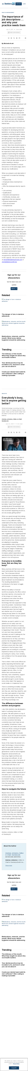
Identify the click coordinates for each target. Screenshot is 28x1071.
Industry (4, 393)
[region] (14, 1064)
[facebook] (8, 38)
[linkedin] (11, 38)
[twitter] (14, 38)
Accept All (14, 1067)
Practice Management (8, 12)
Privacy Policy (16, 1063)
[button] (3, 4)
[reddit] (16, 38)
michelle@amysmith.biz (9, 262)
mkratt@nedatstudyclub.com (12, 259)
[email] (19, 38)
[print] (25, 38)
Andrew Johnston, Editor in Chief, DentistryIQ (14, 854)
